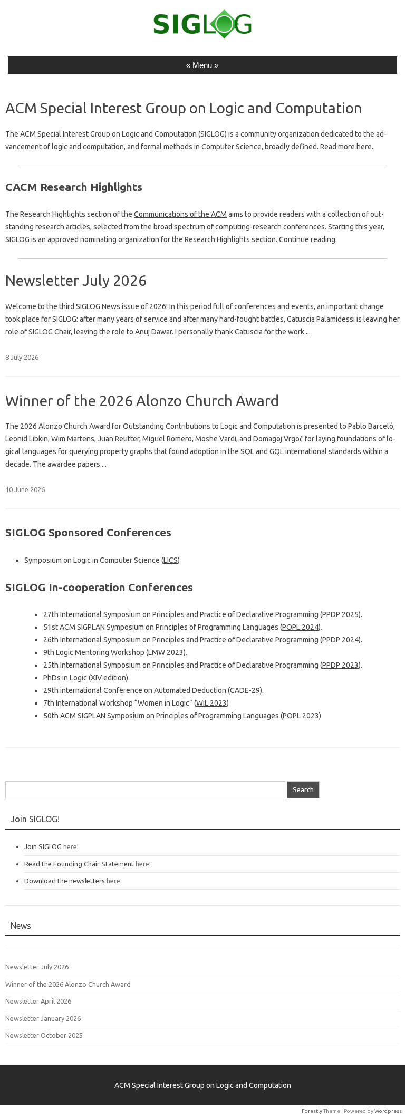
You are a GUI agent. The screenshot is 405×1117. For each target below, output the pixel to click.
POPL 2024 (300, 627)
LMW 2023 (166, 652)
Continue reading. (308, 239)
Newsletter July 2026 (76, 280)
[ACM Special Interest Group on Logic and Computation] (202, 36)
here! (71, 846)
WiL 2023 (211, 703)
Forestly (312, 1111)
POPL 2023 (301, 715)
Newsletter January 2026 (43, 1018)
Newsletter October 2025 (44, 1035)
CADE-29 (245, 690)
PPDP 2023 (340, 665)
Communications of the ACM (180, 214)
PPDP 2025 (340, 614)
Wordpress (388, 1111)
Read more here (346, 146)
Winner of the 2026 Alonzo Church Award (142, 400)
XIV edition (108, 677)
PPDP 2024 (340, 639)
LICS (170, 560)
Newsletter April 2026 (38, 1001)
